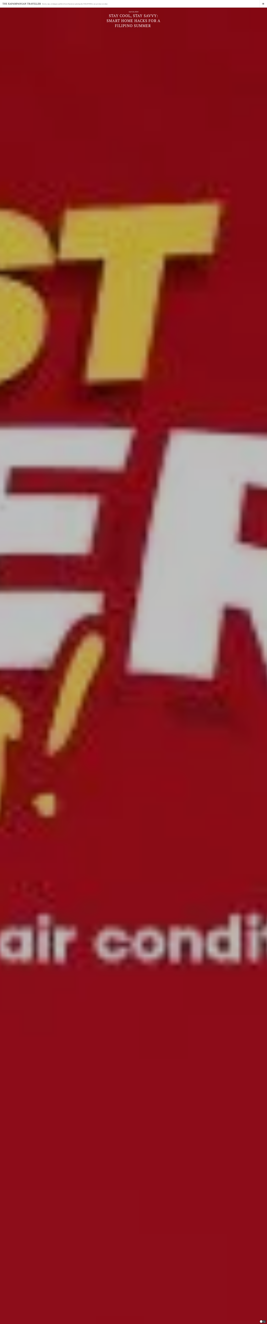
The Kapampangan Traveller (22, 3)
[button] (263, 1321)
